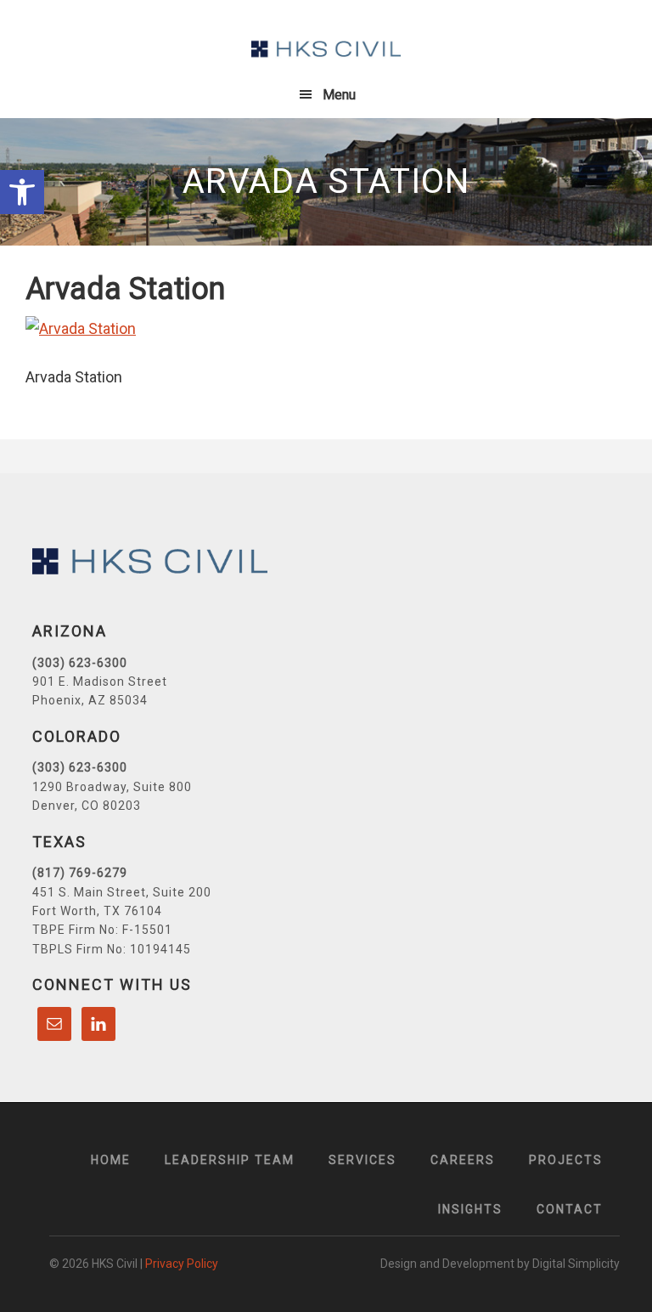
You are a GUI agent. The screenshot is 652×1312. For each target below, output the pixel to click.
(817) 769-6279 (79, 872)
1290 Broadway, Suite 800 (112, 787)
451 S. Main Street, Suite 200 (121, 892)
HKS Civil (326, 48)
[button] (22, 192)
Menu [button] (339, 95)
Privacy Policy (181, 1263)
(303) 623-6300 (79, 663)
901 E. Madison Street (99, 681)
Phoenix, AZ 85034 (90, 700)
